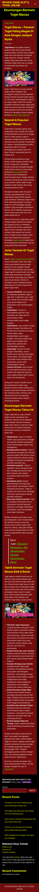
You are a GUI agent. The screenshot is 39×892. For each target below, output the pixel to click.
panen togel (18, 240)
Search (5, 787)
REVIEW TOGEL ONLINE (20, 115)
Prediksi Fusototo (8, 852)
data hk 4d (6, 849)
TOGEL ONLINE (9, 23)
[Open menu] (35, 3)
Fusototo (16, 857)
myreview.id (9, 769)
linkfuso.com (7, 847)
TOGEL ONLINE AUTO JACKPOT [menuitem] (22, 259)
